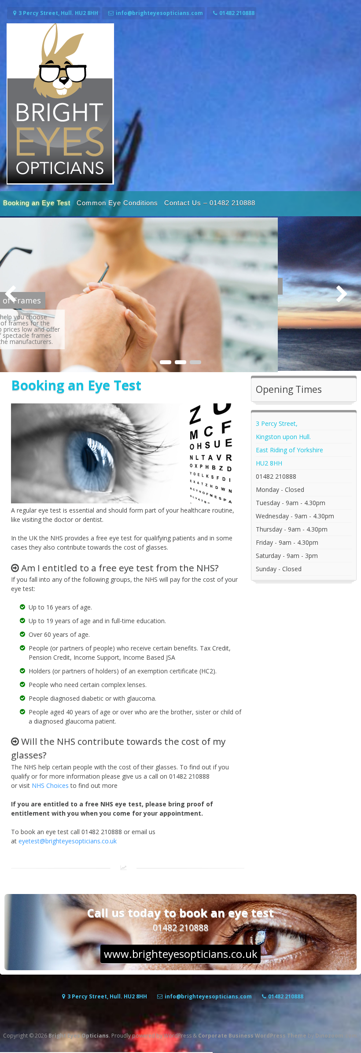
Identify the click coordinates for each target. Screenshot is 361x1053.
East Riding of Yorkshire (289, 449)
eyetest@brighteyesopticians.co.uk (67, 840)
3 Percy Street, (277, 423)
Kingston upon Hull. (283, 436)
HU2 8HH (269, 462)
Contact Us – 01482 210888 (209, 203)
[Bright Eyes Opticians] (60, 182)
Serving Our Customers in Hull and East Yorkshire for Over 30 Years (150, 286)
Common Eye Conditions (117, 203)
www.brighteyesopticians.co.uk (181, 953)
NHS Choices (50, 785)
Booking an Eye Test (36, 203)
